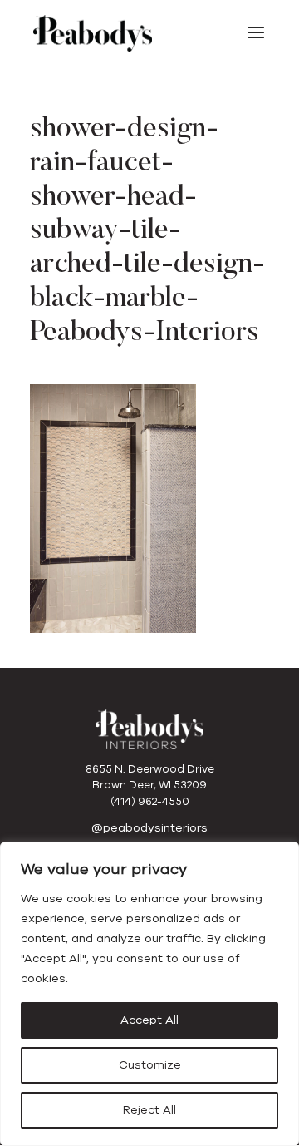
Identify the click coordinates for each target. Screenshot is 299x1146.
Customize (150, 1065)
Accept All (149, 1020)
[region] (149, 994)
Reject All (149, 1110)
